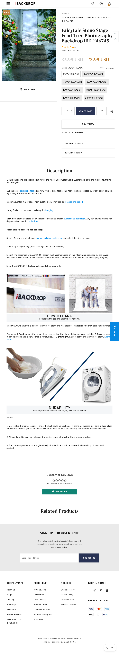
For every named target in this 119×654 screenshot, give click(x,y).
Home (64, 13)
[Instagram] (96, 590)
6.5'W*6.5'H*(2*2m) (97, 82)
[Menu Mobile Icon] (8, 3)
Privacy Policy (61, 547)
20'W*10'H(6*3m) (94, 98)
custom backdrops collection (49, 238)
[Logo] (25, 3)
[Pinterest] (102, 590)
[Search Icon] (92, 3)
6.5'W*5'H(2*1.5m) (93, 74)
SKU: (64, 50)
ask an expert (30, 89)
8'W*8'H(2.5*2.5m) (96, 90)
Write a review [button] (59, 491)
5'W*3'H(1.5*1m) (71, 74)
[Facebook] (90, 590)
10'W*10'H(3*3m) (71, 98)
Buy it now (88, 124)
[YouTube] (108, 590)
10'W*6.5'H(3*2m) (72, 90)
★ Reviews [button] (114, 331)
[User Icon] (101, 4)
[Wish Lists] (101, 111)
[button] (68, 47)
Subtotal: (66, 132)
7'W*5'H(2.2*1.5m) (72, 82)
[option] (29, 45)
